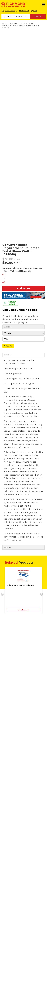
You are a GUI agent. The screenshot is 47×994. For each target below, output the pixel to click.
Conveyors (12, 24)
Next (41, 594)
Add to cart (23, 288)
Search (37, 16)
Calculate (8, 346)
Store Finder (10, 11)
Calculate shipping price (19, 309)
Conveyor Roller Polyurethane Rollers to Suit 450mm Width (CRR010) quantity (22, 269)
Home (4, 24)
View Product (23, 610)
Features (7, 355)
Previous (1, 594)
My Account (24, 11)
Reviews (7, 547)
